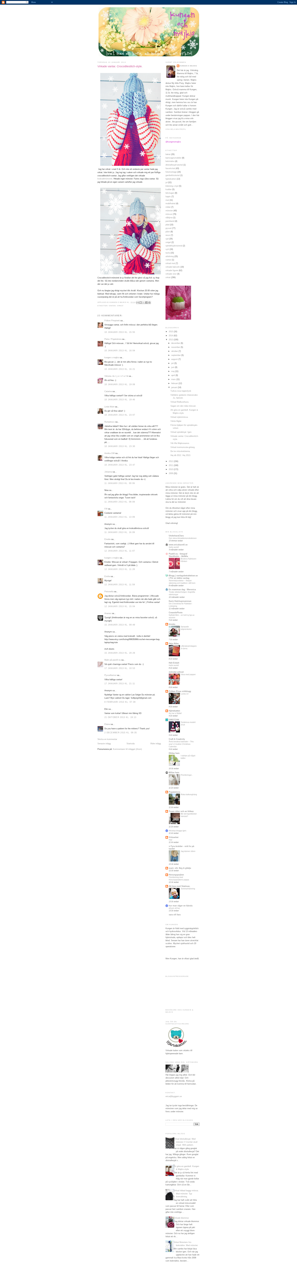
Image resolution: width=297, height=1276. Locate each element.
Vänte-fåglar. (176, 421)
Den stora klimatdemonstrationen (183, 538)
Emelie (107, 539)
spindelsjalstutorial (174, 246)
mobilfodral (170, 203)
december (176, 343)
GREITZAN (174, 720)
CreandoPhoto (176, 612)
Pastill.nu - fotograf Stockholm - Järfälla (178, 555)
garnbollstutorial (173, 175)
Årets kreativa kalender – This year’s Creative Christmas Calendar (181, 744)
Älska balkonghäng (189, 794)
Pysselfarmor (110, 675)
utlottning (170, 256)
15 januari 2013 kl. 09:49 (119, 625)
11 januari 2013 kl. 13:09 (119, 517)
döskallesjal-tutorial (174, 165)
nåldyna (169, 217)
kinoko (172, 624)
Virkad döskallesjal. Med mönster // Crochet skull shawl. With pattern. (185, 1142)
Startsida (131, 743)
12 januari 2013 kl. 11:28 (119, 569)
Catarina (108, 391)
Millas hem (174, 772)
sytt (167, 249)
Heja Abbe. (174, 643)
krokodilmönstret (104, 179)
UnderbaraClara (176, 536)
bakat (168, 154)
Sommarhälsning (188, 889)
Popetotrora (174, 792)
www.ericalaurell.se (178, 544)
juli (172, 363)
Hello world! (174, 547)
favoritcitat (170, 168)
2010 (171, 469)
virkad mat (170, 263)
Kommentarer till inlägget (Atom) (127, 749)
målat (168, 207)
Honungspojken (176, 875)
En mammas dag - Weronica (182, 589)
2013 (171, 339)
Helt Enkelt (174, 663)
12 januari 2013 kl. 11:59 (119, 584)
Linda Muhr (109, 407)
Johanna (108, 472)
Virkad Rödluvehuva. (179, 402)
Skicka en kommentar (107, 739)
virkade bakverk (173, 267)
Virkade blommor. (181, 1218)
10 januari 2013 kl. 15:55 (119, 332)
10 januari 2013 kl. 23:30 (119, 446)
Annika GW (109, 453)
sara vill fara (175, 914)
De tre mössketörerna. (180, 451)
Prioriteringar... (187, 775)
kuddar (169, 189)
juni (173, 367)
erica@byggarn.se (174, 1096)
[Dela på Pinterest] (149, 302)
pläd (167, 224)
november (176, 347)
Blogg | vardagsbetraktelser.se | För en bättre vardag (183, 576)
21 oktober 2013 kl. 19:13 (120, 717)
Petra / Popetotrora (112, 339)
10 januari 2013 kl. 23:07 (119, 415)
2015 (171, 331)
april (173, 375)
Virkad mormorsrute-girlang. (182, 447)
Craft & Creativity (177, 739)
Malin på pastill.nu (112, 660)
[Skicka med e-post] (137, 302)
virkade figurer (172, 270)
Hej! (170, 840)
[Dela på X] (143, 302)
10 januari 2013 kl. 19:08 (119, 384)
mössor (169, 214)
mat (167, 200)
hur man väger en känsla (180, 905)
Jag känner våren (188, 851)
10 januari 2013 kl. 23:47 (119, 465)
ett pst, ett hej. (174, 908)
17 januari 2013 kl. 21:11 (119, 683)
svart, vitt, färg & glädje (180, 868)
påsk (168, 231)
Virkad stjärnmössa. (179, 417)
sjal (167, 239)
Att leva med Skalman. (179, 886)
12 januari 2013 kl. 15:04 (119, 606)
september (176, 355)
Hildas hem (174, 753)
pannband (170, 221)
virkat (120, 306)
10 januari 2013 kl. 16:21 (119, 369)
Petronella (108, 591)
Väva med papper (188, 674)
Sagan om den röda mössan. (183, 406)
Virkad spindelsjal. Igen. (181, 432)
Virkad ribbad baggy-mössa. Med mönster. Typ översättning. (186, 1193)
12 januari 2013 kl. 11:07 (119, 551)
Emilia (107, 576)
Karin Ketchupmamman (180, 601)
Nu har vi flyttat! (175, 713)
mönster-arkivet (176, 672)
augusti (174, 359)
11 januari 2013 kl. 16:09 (119, 532)
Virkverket (173, 837)
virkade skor (171, 274)
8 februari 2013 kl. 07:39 (120, 702)
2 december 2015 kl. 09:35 (120, 732)
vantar (112, 306)
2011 (171, 465)
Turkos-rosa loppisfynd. (181, 391)
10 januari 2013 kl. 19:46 (119, 399)
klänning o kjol (172, 186)
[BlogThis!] (140, 302)
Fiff (105, 509)
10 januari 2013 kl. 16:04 (119, 350)
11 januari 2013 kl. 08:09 (119, 502)
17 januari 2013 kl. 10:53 (119, 668)
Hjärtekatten (174, 711)
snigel (168, 242)
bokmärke (170, 161)
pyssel (168, 228)
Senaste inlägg (104, 743)
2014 (171, 335)
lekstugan (170, 193)
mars (173, 379)
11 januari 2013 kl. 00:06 (119, 483)
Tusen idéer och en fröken (181, 811)
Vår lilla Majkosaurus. (180, 443)
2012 (171, 461)
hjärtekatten (171, 179)
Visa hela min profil (176, 129)
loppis (168, 196)
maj (173, 371)
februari (175, 383)
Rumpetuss (109, 422)
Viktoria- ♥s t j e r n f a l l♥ (116, 376)
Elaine (107, 724)
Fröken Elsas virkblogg (180, 691)
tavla (168, 253)
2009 (171, 473)
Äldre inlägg (155, 743)
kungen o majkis (111, 357)
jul (167, 182)
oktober (175, 351)
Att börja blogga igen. (178, 831)
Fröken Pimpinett (112, 320)
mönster (169, 210)
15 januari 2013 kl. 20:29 (119, 653)
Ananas (107, 613)
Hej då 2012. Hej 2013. (180, 455)
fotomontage (171, 172)
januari (174, 387)
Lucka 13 (184, 694)
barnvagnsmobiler (173, 158)
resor (168, 235)
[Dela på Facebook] (146, 302)
